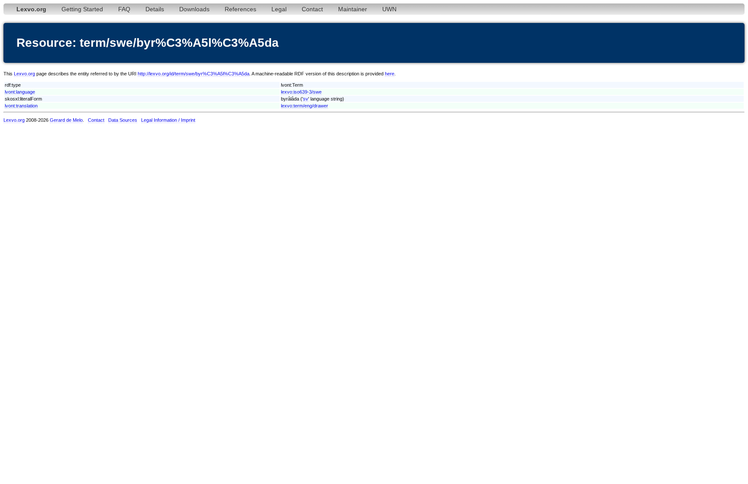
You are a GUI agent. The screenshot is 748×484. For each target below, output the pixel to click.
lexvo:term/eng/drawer (304, 105)
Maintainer (352, 9)
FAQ (124, 9)
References (240, 9)
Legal (279, 9)
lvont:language (20, 91)
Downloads (194, 9)
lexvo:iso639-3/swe (301, 91)
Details (154, 9)
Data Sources (122, 120)
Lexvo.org (24, 73)
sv (305, 98)
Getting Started (82, 9)
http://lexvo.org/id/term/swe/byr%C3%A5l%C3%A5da (193, 73)
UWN (389, 9)
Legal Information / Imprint (168, 120)
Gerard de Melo (66, 120)
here (389, 73)
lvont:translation (21, 105)
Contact (312, 9)
